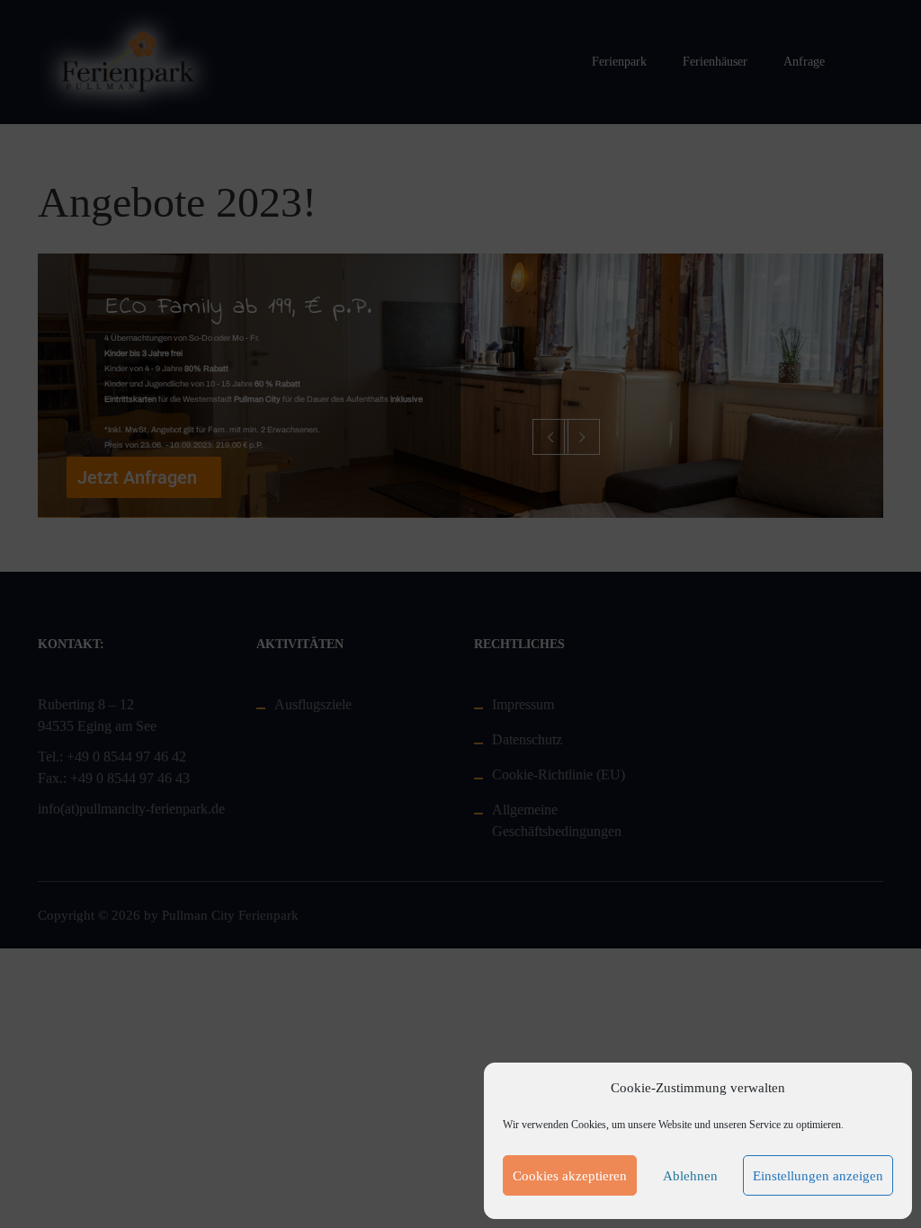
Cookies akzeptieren (570, 1176)
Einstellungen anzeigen (818, 1176)
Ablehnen (690, 1176)
